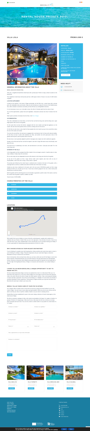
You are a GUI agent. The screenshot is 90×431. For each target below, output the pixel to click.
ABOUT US (72, 7)
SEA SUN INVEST (11, 411)
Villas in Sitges (10, 403)
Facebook (62, 414)
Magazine (9, 408)
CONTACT (22, 13)
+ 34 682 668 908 (68, 86)
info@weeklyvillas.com (68, 90)
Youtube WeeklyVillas (64, 416)
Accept (64, 429)
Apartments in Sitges (12, 405)
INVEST (65, 7)
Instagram (62, 412)
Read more (11, 388)
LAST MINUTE (39, 7)
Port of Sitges (35, 115)
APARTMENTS (30, 7)
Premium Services (11, 410)
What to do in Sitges (11, 407)
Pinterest (62, 411)
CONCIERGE (57, 7)
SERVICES (48, 7)
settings (56, 429)
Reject (71, 429)
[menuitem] (80, 2)
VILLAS (22, 7)
